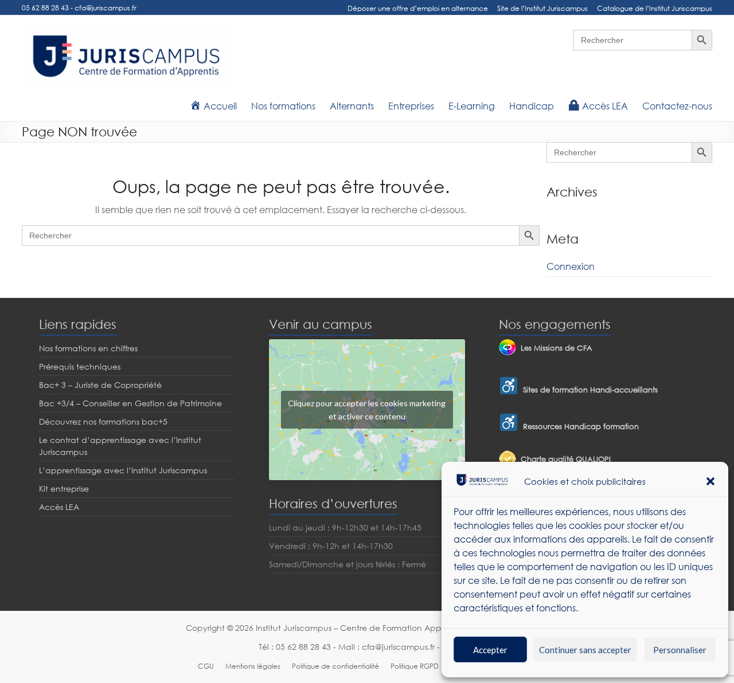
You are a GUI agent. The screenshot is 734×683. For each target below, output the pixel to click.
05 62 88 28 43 (45, 7)
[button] (710, 481)
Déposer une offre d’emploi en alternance (418, 8)
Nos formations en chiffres (88, 348)
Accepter (490, 650)
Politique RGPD (415, 666)
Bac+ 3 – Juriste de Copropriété (100, 385)
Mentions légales (252, 666)
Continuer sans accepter (585, 650)
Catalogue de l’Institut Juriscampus (654, 8)
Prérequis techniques (79, 366)
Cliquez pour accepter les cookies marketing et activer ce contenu (367, 409)
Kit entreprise (64, 488)
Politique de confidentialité (335, 666)
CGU (206, 666)
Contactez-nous (677, 106)
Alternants (352, 106)
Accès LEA (59, 507)
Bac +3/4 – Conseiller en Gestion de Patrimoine (130, 403)
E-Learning (471, 106)
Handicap (531, 106)
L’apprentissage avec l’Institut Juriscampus (123, 470)
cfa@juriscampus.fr (105, 7)
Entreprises (411, 106)
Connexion (570, 266)
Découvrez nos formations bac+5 (103, 421)
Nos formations (283, 106)
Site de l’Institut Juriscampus (542, 8)
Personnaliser (679, 650)
